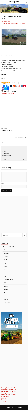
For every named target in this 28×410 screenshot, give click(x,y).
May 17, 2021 (6, 159)
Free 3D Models (5, 396)
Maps (5, 266)
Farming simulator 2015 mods (8, 391)
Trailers (6, 292)
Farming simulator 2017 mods (8, 393)
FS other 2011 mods (7, 302)
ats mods (3, 401)
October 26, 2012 (5, 21)
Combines (6, 253)
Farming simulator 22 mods (8, 388)
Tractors (22, 23)
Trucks (5, 296)
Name (2, 183)
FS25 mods (4, 399)
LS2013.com (14, 1)
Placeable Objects (8, 279)
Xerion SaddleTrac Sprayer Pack (12, 17)
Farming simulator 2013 (9, 23)
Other (5, 273)
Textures (6, 286)
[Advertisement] (14, 111)
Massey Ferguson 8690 (20, 137)
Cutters (6, 256)
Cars (5, 249)
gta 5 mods (4, 398)
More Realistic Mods (8, 306)
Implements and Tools (9, 263)
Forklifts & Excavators (9, 259)
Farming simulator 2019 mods (8, 389)
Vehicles (6, 299)
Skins (5, 282)
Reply (24, 159)
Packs (17, 23)
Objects (6, 269)
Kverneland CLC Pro (6, 130)
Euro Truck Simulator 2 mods (8, 394)
